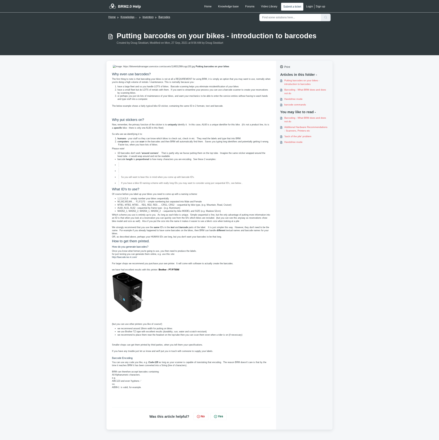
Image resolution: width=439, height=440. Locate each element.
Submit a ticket (292, 6)
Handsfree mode (293, 99)
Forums (249, 6)
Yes (220, 416)
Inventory (148, 17)
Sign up (320, 6)
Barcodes (164, 17)
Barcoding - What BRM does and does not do (305, 91)
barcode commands (295, 104)
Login (309, 6)
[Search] (326, 17)
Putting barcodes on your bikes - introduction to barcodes (301, 82)
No (203, 416)
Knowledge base (228, 6)
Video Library (269, 6)
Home (208, 6)
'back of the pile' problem (297, 136)
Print (287, 67)
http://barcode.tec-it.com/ (124, 257)
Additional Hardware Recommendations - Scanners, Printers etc (305, 129)
